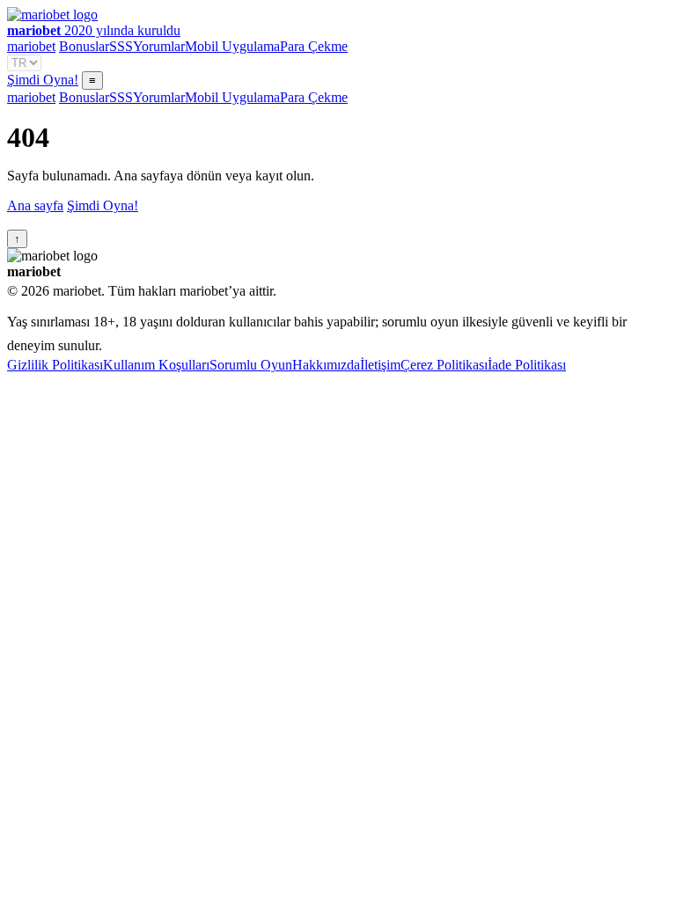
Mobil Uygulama (232, 46)
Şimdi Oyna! (42, 79)
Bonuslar (84, 46)
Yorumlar (159, 46)
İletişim (380, 364)
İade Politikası (527, 364)
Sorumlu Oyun (250, 364)
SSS (121, 46)
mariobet (31, 46)
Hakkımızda (326, 364)
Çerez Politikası (444, 364)
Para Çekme (314, 46)
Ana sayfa (35, 205)
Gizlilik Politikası (55, 364)
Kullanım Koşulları (156, 364)
